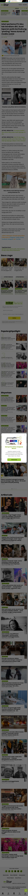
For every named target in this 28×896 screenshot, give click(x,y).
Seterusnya (14, 459)
